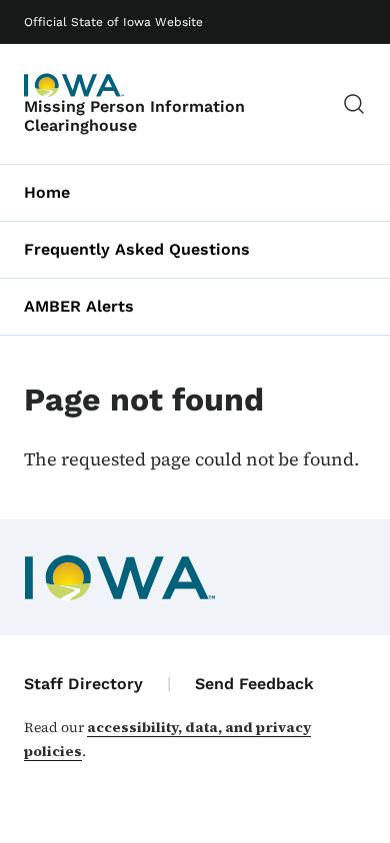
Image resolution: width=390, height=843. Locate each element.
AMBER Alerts (79, 306)
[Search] (354, 104)
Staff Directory (83, 683)
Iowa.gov (74, 84)
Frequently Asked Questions (137, 249)
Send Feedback (254, 683)
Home (47, 192)
